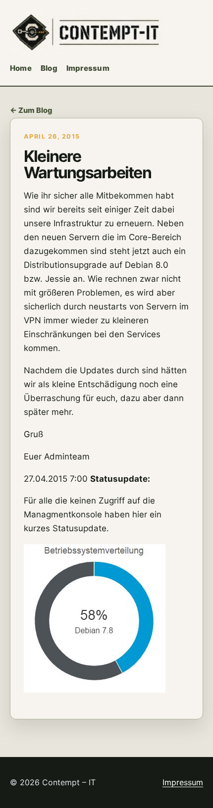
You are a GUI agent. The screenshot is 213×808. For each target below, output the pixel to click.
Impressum (87, 68)
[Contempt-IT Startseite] (87, 32)
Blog (49, 68)
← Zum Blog (31, 110)
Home (21, 68)
